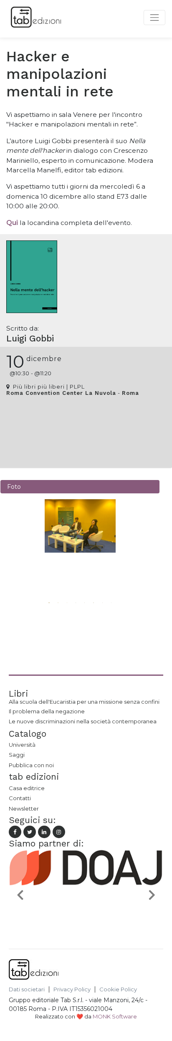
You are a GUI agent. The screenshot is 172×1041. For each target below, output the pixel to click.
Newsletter (24, 808)
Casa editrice (27, 788)
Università (22, 744)
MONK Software (115, 1016)
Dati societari (27, 989)
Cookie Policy (118, 989)
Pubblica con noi (31, 765)
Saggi (17, 754)
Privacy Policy (72, 989)
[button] (46, 578)
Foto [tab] (14, 486)
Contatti (20, 798)
